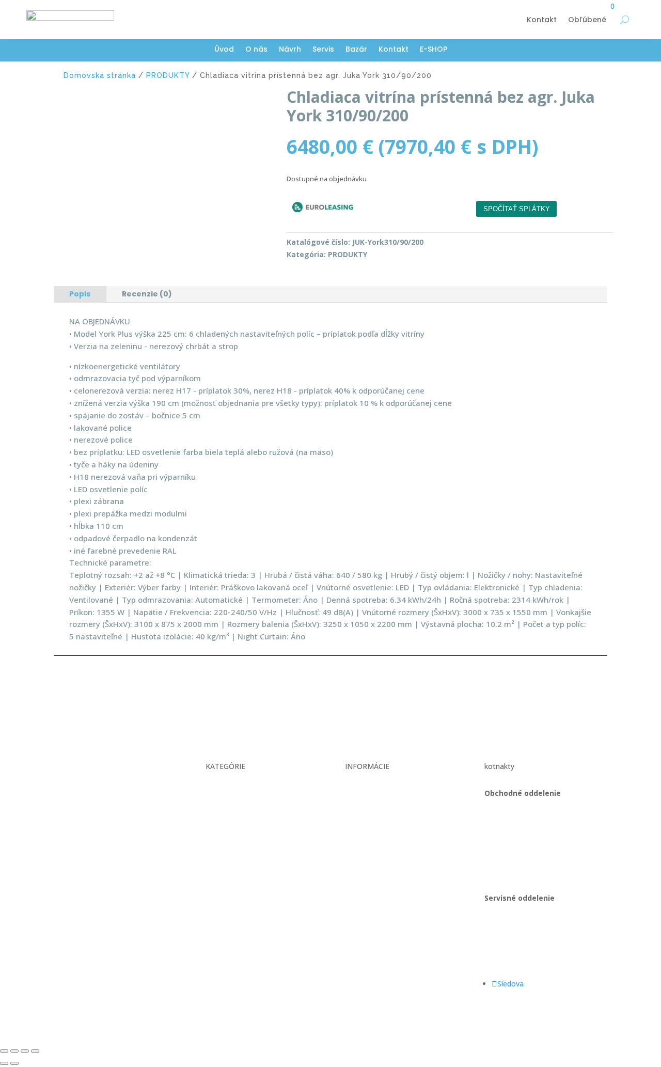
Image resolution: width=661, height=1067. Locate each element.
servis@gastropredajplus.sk (530, 956)
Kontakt (542, 19)
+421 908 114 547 (514, 832)
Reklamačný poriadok (381, 813)
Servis (323, 49)
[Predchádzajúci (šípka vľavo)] (4, 1063)
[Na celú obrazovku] (14, 1051)
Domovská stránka (100, 75)
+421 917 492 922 (514, 937)
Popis (79, 294)
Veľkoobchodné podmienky (390, 793)
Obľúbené (587, 19)
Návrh (290, 49)
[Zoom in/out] (4, 1051)
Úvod (224, 49)
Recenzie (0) (147, 294)
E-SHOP (433, 49)
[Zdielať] (25, 1051)
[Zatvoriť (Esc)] (35, 1051)
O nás (256, 49)
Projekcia (221, 813)
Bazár (356, 49)
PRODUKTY (168, 75)
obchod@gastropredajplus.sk (533, 851)
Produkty (221, 832)
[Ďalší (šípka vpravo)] (14, 1063)
